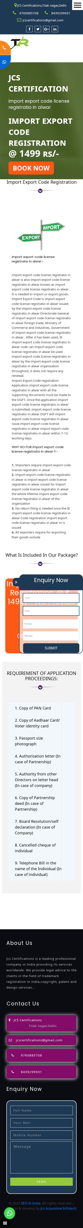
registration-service (15, 896)
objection (47, 901)
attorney (7, 906)
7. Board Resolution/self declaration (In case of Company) (36, 827)
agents (20, 906)
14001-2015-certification (48, 916)
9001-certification (14, 916)
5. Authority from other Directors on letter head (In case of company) (36, 779)
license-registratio (26, 911)
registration (36, 906)
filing (73, 901)
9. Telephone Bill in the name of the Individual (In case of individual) (38, 868)
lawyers (62, 901)
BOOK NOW (31, 168)
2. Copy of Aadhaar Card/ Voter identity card (37, 723)
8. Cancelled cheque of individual (35, 847)
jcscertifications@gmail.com (43, 20)
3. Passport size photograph (29, 741)
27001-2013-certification (48, 921)
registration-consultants (52, 896)
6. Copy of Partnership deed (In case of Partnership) (35, 803)
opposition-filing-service (19, 901)
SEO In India (30, 1203)
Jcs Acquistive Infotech (58, 1208)
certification (51, 911)
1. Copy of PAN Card (33, 708)
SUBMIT (51, 648)
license (5, 911)
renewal (53, 906)
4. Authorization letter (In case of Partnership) (37, 758)
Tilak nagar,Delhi (43, 1026)
